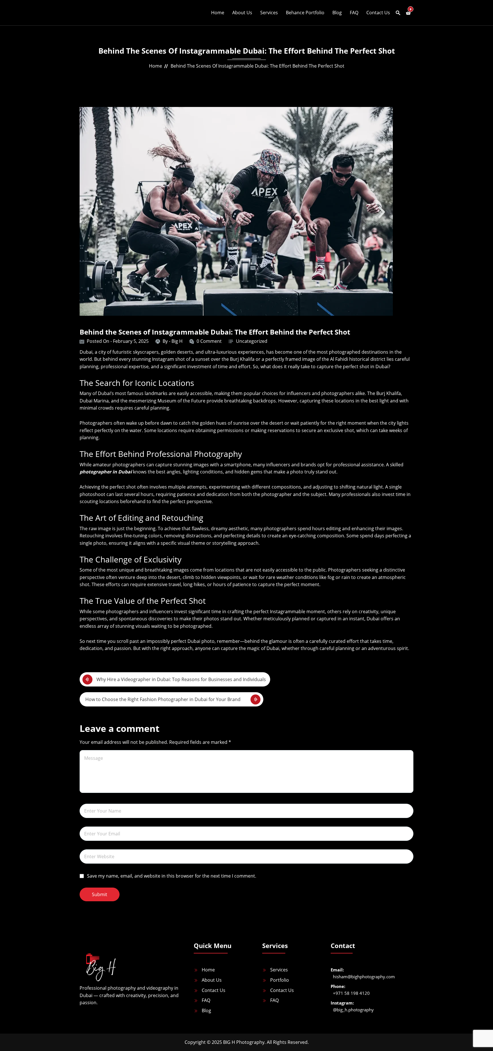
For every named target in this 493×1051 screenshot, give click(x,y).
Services (269, 12)
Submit (99, 894)
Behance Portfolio (305, 12)
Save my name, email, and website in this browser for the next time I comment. (171, 876)
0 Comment (209, 341)
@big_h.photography (353, 1009)
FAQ (354, 12)
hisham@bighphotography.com (364, 976)
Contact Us (378, 12)
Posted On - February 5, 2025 (118, 341)
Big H (177, 341)
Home (217, 12)
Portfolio (279, 980)
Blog (337, 12)
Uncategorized (251, 341)
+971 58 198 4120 (351, 993)
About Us (242, 12)
